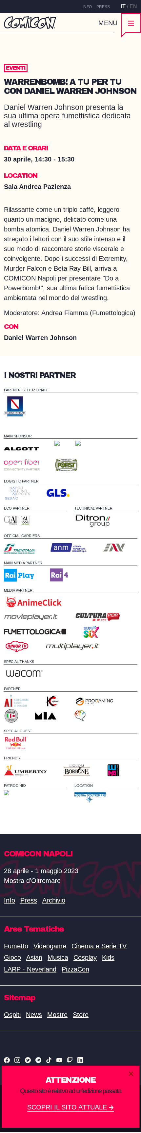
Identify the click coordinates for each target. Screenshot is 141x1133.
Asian (34, 957)
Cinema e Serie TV (99, 946)
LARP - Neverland (30, 969)
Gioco (12, 957)
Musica (58, 957)
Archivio (53, 900)
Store (81, 1014)
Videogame (49, 946)
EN (133, 6)
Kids (108, 957)
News (34, 1014)
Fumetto (16, 946)
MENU (107, 22)
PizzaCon (75, 969)
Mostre (57, 1014)
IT (123, 6)
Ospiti (12, 1014)
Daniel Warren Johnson (41, 337)
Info (87, 7)
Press (103, 7)
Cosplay (85, 957)
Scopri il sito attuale (68, 1107)
